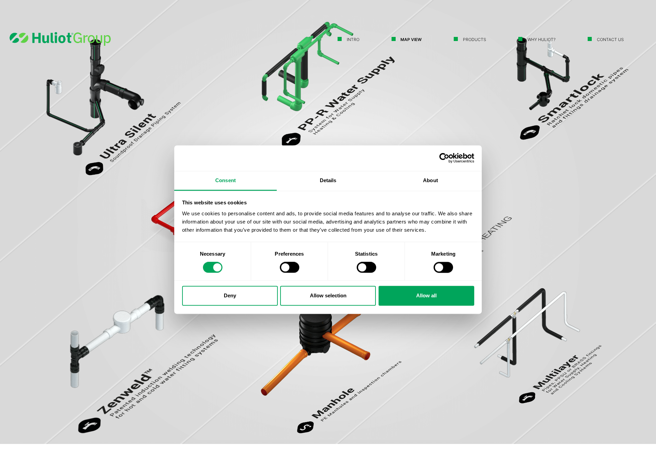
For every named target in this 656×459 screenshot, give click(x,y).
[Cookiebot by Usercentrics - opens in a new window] (444, 158)
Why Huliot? (542, 39)
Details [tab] (328, 180)
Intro (353, 39)
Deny (230, 296)
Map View (411, 39)
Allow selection (328, 296)
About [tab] (430, 180)
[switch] (289, 267)
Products (474, 39)
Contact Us (610, 39)
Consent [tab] (225, 180)
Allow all (426, 296)
